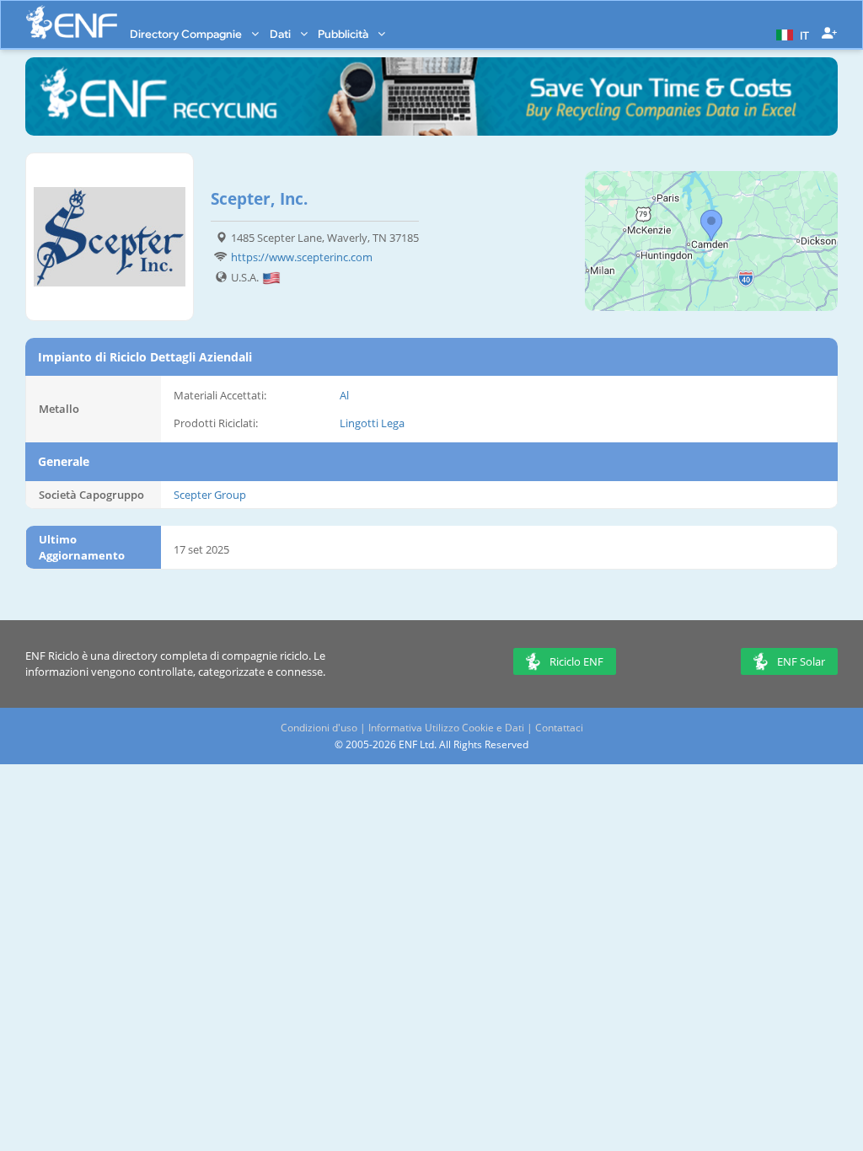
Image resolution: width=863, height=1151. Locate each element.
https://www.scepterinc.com (302, 257)
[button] (790, 33)
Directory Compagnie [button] (187, 33)
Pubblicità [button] (344, 33)
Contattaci (559, 727)
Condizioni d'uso (319, 727)
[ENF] (71, 22)
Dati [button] (281, 33)
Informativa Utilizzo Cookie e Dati (446, 727)
